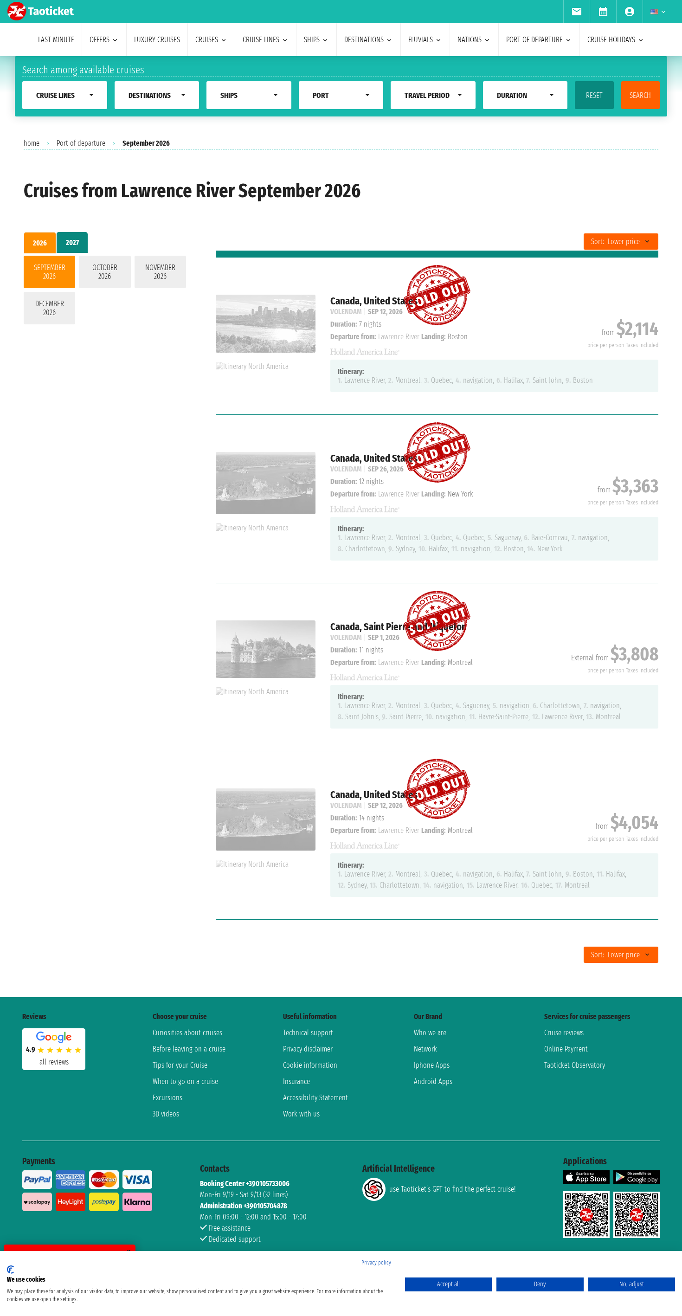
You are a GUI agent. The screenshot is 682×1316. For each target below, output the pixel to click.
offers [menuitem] (99, 39)
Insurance (296, 1081)
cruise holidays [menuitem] (611, 39)
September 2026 (49, 272)
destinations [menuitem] (364, 39)
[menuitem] (576, 11)
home (31, 143)
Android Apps (433, 1081)
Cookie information (310, 1065)
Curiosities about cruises (187, 1032)
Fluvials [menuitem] (420, 39)
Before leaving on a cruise (189, 1049)
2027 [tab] (72, 242)
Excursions (167, 1097)
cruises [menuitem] (206, 39)
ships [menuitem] (312, 39)
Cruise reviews (564, 1032)
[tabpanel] (105, 292)
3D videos (166, 1114)
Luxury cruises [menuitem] (157, 39)
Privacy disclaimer (308, 1049)
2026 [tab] (40, 243)
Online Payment (566, 1049)
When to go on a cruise (185, 1081)
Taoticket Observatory (574, 1065)
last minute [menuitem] (56, 39)
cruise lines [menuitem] (261, 39)
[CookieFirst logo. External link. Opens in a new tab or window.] (10, 1269)
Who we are (430, 1032)
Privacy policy (376, 1262)
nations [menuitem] (469, 39)
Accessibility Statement (315, 1097)
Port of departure (81, 143)
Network (425, 1049)
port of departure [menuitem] (534, 39)
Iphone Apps (432, 1065)
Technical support (308, 1032)
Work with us (301, 1114)
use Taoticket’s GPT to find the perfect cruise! (452, 1189)
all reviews (54, 1062)
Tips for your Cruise (180, 1065)
